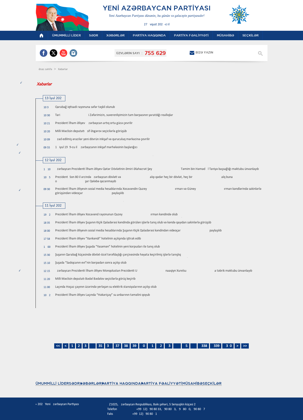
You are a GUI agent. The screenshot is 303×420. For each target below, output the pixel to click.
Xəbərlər (63, 69)
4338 (203, 346)
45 (185, 346)
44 (177, 346)
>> (245, 346)
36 (109, 346)
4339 (215, 346)
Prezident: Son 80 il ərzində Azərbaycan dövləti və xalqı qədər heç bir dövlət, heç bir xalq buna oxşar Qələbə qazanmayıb (144, 179)
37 (117, 346)
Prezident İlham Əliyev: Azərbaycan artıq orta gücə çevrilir (94, 123)
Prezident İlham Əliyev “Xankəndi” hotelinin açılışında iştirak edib (98, 238)
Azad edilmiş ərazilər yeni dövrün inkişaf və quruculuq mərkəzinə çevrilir (102, 139)
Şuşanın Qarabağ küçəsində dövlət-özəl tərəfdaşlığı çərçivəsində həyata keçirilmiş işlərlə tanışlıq (118, 254)
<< (58, 346)
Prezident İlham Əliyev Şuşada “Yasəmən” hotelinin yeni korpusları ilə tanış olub (107, 246)
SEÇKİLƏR (212, 383)
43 (168, 346)
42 (160, 346)
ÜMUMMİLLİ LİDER (52, 383)
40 (143, 346)
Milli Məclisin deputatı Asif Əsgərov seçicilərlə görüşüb (91, 131)
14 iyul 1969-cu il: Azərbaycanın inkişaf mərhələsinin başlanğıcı (96, 147)
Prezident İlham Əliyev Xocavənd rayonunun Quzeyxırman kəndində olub (116, 214)
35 (100, 346)
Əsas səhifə (46, 69)
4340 (228, 346)
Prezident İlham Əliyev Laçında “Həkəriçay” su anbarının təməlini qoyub (102, 295)
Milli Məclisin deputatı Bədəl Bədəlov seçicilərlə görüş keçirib (95, 279)
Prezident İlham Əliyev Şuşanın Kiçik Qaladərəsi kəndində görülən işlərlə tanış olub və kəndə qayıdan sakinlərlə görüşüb (133, 222)
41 (151, 346)
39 (134, 346)
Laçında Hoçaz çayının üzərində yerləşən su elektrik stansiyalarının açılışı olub (105, 287)
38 (126, 346)
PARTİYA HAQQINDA (121, 383)
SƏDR (74, 383)
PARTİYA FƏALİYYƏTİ (161, 383)
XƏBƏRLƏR (91, 383)
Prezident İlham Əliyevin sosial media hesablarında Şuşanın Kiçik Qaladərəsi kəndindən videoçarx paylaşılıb (138, 230)
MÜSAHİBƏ (192, 383)
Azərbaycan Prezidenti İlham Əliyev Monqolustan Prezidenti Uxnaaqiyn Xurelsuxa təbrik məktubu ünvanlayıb (153, 271)
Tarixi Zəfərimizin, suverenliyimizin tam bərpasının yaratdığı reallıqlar (114, 115)
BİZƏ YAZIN (204, 52)
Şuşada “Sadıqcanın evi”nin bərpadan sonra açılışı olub (90, 263)
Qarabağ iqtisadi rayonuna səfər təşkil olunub (85, 107)
